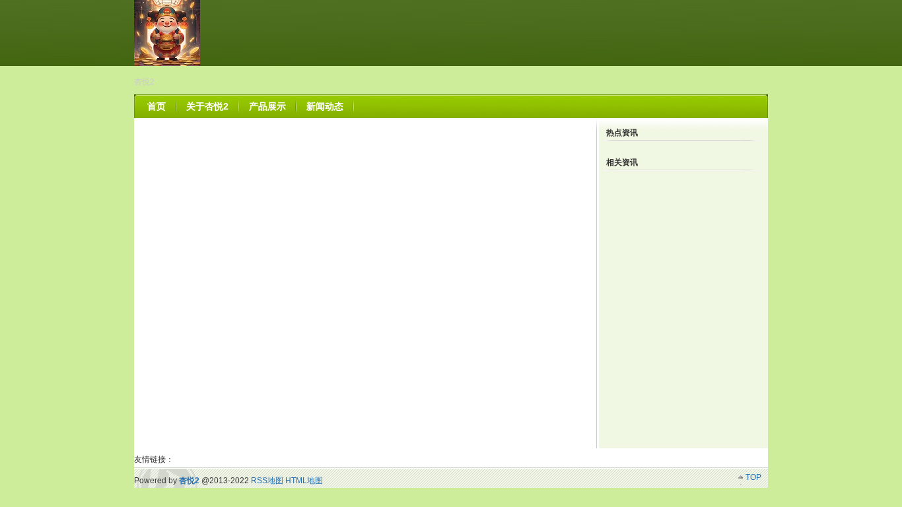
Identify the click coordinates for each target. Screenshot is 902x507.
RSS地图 (267, 480)
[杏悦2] (167, 63)
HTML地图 (304, 480)
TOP (753, 477)
